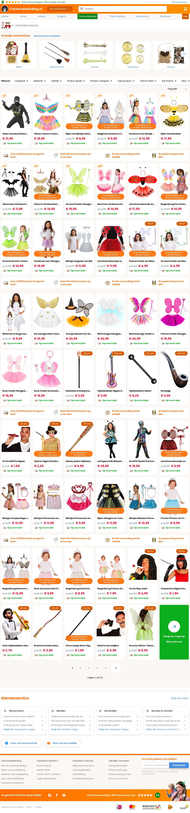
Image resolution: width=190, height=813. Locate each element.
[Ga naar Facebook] (56, 795)
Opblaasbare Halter (140, 390)
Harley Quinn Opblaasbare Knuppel (86, 461)
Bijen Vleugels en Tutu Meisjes (114, 518)
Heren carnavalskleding (13, 769)
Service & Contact (118, 778)
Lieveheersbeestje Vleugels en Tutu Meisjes (122, 261)
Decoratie (165, 16)
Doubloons (133, 66)
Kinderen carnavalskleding (14, 774)
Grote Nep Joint (138, 588)
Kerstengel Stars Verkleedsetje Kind (54, 333)
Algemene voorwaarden (12, 807)
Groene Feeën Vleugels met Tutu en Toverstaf (92, 204)
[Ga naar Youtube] (63, 795)
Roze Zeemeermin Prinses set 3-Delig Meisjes (59, 588)
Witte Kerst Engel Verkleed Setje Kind (23, 333)
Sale (185, 16)
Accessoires (142, 16)
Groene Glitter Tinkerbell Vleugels (148, 645)
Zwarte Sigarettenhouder (49, 461)
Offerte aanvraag (118, 769)
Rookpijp (166, 390)
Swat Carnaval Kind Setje (16, 133)
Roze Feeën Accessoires (47, 390)
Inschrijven (179, 765)
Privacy (29, 807)
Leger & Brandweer (46, 778)
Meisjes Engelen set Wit (79, 261)
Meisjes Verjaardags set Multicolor (22, 518)
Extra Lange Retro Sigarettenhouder (86, 645)
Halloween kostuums (83, 765)
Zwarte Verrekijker (108, 645)
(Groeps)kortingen (118, 765)
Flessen (171, 66)
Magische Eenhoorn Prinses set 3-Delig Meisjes (124, 133)
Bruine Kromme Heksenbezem (51, 645)
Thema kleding (117, 16)
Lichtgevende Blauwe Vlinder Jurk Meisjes (121, 461)
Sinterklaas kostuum (83, 778)
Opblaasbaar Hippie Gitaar (112, 390)
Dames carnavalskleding (14, 765)
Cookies (38, 807)
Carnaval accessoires (12, 782)
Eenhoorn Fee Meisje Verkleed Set (148, 133)
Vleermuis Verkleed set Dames (19, 204)
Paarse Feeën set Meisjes (143, 261)
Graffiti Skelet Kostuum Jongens (148, 461)
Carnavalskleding (87, 16)
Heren (23, 16)
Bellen (19, 66)
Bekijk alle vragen (180, 698)
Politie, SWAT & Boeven (49, 774)
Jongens (61, 16)
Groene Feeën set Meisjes (175, 261)
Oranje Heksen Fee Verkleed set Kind (87, 333)
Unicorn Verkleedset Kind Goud (52, 204)
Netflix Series (43, 769)
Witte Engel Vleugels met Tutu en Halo (119, 333)
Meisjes (41, 16)
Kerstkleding (79, 774)
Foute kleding (44, 765)
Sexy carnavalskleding (12, 778)
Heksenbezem (57, 66)
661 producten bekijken (47, 35)
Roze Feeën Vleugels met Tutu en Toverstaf (27, 390)
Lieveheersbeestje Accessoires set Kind (151, 204)
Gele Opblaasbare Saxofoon (18, 645)
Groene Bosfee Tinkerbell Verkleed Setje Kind (28, 261)
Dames (5, 16)
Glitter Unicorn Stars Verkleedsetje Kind (57, 133)
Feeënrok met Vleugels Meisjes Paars (55, 261)
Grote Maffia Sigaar (13, 461)
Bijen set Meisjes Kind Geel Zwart (84, 133)
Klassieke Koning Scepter (80, 390)
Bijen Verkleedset (171, 133)
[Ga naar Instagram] (49, 795)
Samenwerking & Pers (120, 774)
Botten (95, 66)
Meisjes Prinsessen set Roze (81, 518)
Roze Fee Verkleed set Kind (112, 204)
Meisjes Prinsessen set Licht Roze (52, 518)
